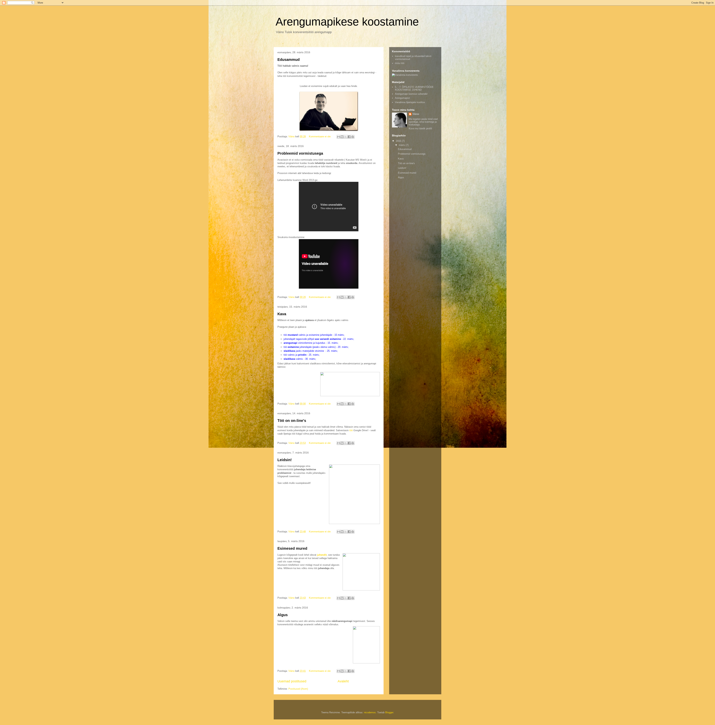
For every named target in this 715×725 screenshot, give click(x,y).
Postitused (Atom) (298, 688)
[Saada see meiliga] (338, 137)
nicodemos (370, 712)
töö (351, 430)
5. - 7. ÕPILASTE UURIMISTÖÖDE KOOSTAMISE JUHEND (414, 88)
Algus (282, 615)
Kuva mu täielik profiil (420, 128)
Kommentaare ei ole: (320, 136)
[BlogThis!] (342, 137)
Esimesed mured (292, 548)
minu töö (399, 63)
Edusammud (288, 60)
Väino (415, 114)
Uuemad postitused (291, 681)
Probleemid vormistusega (300, 153)
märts (402, 145)
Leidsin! (284, 460)
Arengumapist (402, 98)
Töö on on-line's (291, 421)
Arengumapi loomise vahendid (411, 93)
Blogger (389, 712)
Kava (281, 314)
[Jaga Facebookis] (349, 137)
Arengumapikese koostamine (347, 21)
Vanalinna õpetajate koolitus (410, 102)
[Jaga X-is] (345, 137)
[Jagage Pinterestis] (353, 137)
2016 (399, 141)
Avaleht (343, 681)
